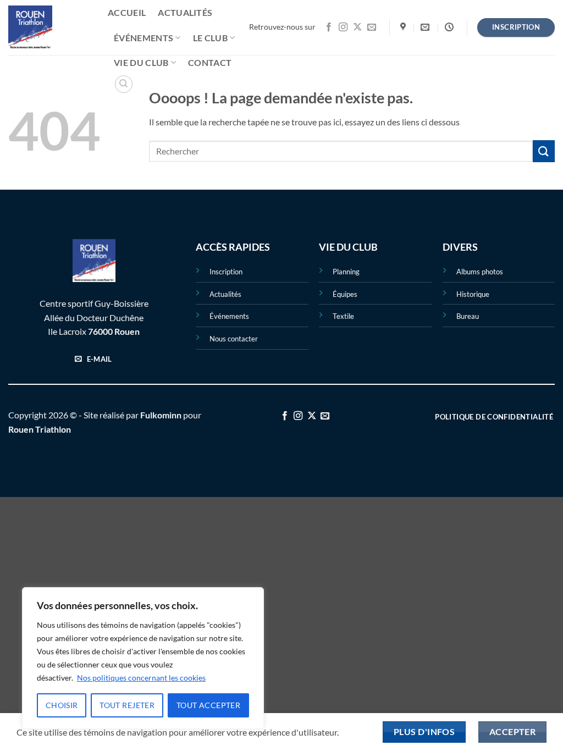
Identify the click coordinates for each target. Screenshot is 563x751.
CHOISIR (62, 705)
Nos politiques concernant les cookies (141, 677)
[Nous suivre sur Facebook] (328, 27)
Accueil (127, 12)
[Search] (124, 84)
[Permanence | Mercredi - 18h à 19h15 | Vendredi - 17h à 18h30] (450, 27)
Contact (209, 62)
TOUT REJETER (127, 705)
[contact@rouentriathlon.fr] (426, 27)
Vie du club (141, 62)
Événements (143, 37)
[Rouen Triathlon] (49, 27)
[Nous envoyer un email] (371, 27)
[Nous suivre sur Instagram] (343, 27)
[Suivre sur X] (357, 27)
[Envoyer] (544, 151)
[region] (143, 658)
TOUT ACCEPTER (208, 705)
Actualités (185, 12)
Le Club (210, 37)
